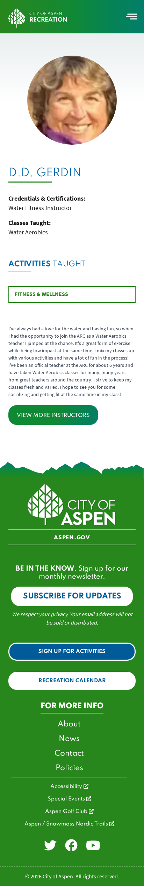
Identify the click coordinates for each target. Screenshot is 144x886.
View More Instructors (53, 415)
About (69, 724)
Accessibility (67, 786)
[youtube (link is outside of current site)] (93, 845)
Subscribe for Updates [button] (72, 596)
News (69, 739)
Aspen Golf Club (67, 811)
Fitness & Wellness (41, 293)
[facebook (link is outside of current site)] (71, 845)
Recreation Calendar (72, 681)
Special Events (67, 799)
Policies (69, 768)
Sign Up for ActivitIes (72, 651)
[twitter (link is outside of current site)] (50, 845)
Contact (69, 753)
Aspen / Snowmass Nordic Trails (66, 824)
